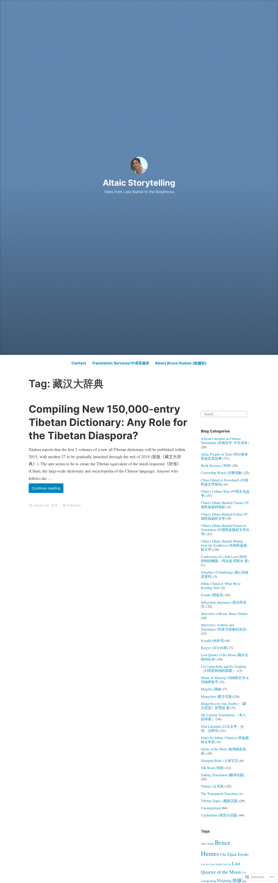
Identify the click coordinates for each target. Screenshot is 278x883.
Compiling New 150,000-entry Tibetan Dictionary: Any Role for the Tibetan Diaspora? (108, 422)
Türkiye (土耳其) (213, 786)
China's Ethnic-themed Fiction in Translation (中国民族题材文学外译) (225, 529)
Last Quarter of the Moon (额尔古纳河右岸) (224, 657)
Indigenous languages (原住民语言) (224, 604)
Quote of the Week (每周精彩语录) (223, 751)
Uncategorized (211, 808)
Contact (78, 363)
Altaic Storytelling (139, 183)
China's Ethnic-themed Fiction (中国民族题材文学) (224, 516)
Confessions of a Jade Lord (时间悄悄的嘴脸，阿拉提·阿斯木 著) (225, 558)
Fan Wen (205, 864)
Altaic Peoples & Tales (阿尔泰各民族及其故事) (224, 456)
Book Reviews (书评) (216, 465)
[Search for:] (224, 413)
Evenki (243, 854)
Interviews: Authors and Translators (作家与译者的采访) (224, 627)
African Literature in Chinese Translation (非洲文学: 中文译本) (225, 440)
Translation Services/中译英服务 (120, 363)
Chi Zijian (228, 854)
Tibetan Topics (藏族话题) (219, 800)
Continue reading (44, 489)
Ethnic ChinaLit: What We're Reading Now (221, 585)
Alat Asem (207, 843)
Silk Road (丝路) (212, 767)
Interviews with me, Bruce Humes (224, 613)
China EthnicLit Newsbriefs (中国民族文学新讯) (224, 482)
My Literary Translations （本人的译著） (223, 717)
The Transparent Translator (219, 793)
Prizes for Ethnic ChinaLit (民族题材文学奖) (225, 739)
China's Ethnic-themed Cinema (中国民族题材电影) (225, 504)
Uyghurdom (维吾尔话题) (219, 815)
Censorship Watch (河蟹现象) (222, 472)
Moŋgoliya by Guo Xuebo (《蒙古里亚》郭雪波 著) (223, 705)
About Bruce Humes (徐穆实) (181, 363)
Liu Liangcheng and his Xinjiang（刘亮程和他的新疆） (223, 668)
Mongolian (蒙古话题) (217, 696)
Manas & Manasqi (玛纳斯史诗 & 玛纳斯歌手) (225, 679)
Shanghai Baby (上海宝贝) (220, 760)
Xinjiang (224, 880)
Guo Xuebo (216, 864)
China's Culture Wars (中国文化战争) (225, 493)
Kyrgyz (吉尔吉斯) (214, 647)
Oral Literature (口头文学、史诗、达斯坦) (222, 728)
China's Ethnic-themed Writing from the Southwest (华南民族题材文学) (224, 545)
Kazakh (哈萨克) (213, 640)
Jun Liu (227, 864)
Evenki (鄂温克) (212, 595)
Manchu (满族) (211, 689)
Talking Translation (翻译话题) (222, 775)
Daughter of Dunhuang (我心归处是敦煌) (225, 574)
